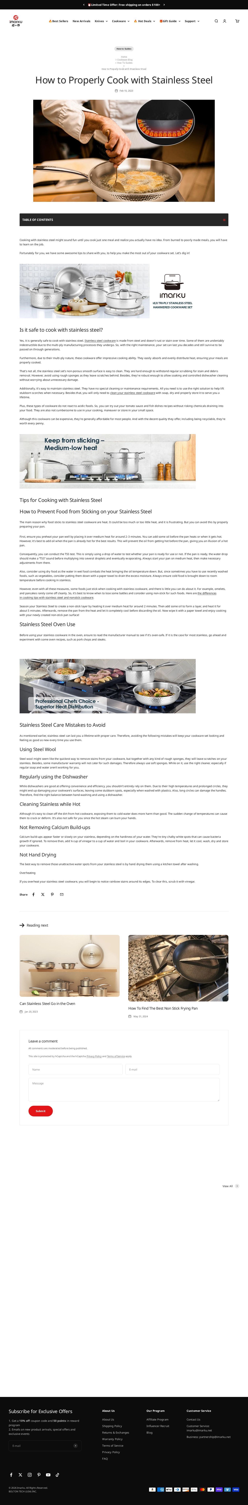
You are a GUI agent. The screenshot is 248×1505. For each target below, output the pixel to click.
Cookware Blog (125, 60)
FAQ (105, 1458)
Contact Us (193, 1419)
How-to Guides (124, 48)
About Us (108, 1419)
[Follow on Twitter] (20, 1474)
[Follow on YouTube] (48, 1474)
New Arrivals (81, 21)
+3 (97, 1375)
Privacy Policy (94, 1056)
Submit (41, 1111)
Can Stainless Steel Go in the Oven (47, 1003)
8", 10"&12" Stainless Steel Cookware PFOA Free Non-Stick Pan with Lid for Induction (210, 1261)
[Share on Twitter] (42, 894)
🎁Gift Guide (168, 21)
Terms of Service (116, 1056)
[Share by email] (61, 894)
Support (190, 21)
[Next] (164, 5)
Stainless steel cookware (100, 340)
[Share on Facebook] (33, 894)
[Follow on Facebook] (11, 1474)
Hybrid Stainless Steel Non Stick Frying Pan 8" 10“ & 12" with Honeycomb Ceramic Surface (211, 1358)
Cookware (119, 21)
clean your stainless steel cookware (132, 393)
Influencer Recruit (158, 1426)
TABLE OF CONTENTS (37, 220)
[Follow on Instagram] (29, 1474)
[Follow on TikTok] (57, 1474)
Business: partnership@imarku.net (209, 1437)
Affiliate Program (157, 1419)
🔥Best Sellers (58, 21)
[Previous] (83, 5)
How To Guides (125, 63)
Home (124, 57)
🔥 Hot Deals (142, 21)
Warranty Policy (112, 1439)
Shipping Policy (112, 1426)
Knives (99, 21)
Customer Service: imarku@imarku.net (199, 1428)
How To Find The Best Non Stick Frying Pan (163, 1008)
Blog (150, 1432)
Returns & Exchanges (115, 1432)
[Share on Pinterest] (52, 894)
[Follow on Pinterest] (38, 1474)
